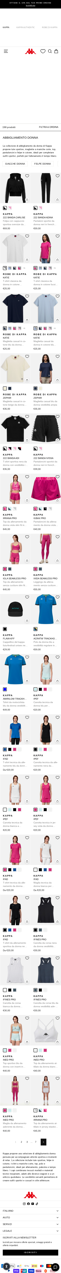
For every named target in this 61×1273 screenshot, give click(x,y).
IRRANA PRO (15, 520)
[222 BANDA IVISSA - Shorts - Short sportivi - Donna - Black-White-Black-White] (35, 449)
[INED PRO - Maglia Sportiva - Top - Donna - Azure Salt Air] (5, 1050)
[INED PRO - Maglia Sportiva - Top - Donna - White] (15, 1050)
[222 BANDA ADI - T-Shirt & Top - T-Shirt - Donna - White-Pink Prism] (15, 449)
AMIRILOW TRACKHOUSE (15, 700)
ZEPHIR (15, 400)
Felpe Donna (42, 163)
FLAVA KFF (15, 640)
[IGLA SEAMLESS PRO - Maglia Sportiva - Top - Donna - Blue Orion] (10, 569)
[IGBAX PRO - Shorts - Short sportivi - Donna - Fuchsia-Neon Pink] (35, 509)
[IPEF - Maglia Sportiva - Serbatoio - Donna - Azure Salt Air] (35, 689)
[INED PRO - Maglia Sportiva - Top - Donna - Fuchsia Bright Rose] (10, 1050)
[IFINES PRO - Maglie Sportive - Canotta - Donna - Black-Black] (35, 930)
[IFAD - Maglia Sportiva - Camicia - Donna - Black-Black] (10, 749)
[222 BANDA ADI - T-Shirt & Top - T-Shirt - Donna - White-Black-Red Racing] (19, 449)
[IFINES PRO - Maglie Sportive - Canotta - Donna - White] (45, 930)
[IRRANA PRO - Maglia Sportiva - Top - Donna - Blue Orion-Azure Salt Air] (10, 509)
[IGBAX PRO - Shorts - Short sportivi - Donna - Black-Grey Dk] (45, 509)
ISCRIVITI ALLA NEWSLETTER (19, 1237)
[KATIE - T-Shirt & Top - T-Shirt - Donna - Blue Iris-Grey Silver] (15, 268)
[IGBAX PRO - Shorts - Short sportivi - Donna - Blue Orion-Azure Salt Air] (40, 509)
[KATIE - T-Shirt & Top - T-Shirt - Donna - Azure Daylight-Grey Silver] (10, 268)
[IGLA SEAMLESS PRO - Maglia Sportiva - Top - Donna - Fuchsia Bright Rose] (5, 569)
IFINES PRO (45, 941)
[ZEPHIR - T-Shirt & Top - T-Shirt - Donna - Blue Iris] (10, 388)
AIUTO (6, 1217)
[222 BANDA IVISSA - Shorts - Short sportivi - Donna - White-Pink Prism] (40, 449)
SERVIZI (7, 1224)
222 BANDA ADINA (45, 219)
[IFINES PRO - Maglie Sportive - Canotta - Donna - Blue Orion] (40, 930)
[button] (6, 1266)
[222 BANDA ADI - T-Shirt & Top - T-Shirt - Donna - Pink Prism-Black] (10, 449)
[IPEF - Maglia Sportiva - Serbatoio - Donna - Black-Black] (40, 689)
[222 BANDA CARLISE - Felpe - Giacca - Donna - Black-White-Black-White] (5, 208)
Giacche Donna (15, 163)
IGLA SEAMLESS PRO (14, 580)
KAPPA (6, 27)
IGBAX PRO (46, 520)
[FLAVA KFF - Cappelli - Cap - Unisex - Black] (5, 629)
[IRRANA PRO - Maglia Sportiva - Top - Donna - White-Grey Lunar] (15, 509)
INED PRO (13, 1061)
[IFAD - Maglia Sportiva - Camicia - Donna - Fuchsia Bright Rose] (15, 749)
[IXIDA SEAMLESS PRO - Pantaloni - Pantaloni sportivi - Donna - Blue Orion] (40, 569)
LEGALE (7, 1231)
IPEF (43, 700)
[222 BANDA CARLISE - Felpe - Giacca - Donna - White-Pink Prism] (10, 208)
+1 (24, 268)
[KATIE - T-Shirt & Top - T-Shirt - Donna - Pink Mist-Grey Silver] (50, 268)
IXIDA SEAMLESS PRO (45, 580)
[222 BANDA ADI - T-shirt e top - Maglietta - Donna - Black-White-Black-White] (5, 449)
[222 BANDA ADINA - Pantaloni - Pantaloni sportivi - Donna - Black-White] (35, 208)
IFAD (14, 761)
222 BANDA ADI (15, 460)
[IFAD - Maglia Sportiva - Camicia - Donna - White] (19, 749)
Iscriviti (30, 1252)
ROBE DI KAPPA (49, 27)
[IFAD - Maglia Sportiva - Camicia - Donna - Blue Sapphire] (5, 749)
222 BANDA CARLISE (14, 219)
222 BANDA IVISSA (46, 460)
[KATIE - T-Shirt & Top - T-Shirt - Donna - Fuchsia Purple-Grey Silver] (19, 268)
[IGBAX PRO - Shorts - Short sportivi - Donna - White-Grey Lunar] (50, 509)
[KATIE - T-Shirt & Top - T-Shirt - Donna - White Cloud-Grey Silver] (5, 268)
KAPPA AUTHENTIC (25, 27)
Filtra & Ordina (48, 127)
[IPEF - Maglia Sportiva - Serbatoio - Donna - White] (50, 689)
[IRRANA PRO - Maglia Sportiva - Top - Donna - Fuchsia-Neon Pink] (5, 509)
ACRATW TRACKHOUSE (46, 640)
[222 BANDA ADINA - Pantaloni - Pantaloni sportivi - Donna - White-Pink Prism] (40, 208)
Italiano (8, 1210)
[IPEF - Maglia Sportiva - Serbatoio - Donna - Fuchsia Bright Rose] (45, 689)
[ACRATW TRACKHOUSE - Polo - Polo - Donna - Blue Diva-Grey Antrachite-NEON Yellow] (35, 629)
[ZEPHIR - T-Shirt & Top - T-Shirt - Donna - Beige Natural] (5, 388)
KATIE (15, 279)
